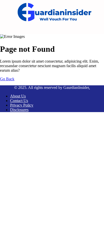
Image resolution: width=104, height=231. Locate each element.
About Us (18, 96)
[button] (59, 29)
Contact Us (19, 100)
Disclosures (19, 110)
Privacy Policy (21, 105)
